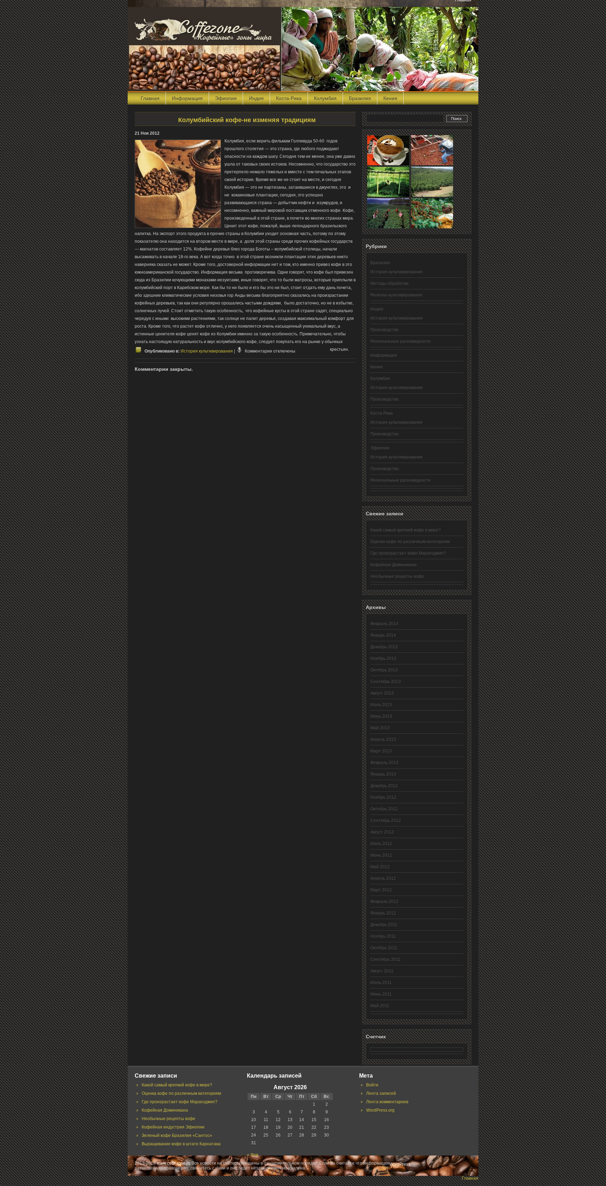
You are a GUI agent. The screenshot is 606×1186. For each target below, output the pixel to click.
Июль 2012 (381, 843)
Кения (390, 98)
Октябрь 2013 (384, 670)
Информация (187, 98)
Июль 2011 (381, 982)
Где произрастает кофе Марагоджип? (408, 553)
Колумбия (325, 98)
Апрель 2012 (383, 878)
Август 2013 (382, 693)
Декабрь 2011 (383, 924)
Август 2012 (382, 832)
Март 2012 (381, 889)
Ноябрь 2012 (383, 797)
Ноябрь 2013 (383, 658)
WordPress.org (380, 1110)
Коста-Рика (289, 98)
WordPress (399, 1164)
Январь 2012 (383, 913)
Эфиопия (226, 98)
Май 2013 (380, 727)
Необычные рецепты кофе (397, 576)
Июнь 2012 (381, 855)
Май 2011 (379, 1005)
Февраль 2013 (384, 762)
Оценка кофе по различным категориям (410, 541)
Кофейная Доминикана (393, 564)
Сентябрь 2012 (385, 820)
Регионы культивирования (396, 295)
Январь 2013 (383, 774)
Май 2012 (380, 866)
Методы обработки (389, 283)
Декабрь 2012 (384, 785)
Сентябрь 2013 (385, 681)
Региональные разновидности (400, 341)
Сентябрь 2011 (385, 959)
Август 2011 (381, 971)
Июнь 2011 (381, 994)
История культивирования (207, 351)
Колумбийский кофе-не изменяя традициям (247, 119)
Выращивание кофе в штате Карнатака (181, 1143)
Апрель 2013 (383, 739)
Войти (372, 1085)
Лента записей (381, 1093)
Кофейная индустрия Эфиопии (173, 1127)
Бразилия (360, 98)
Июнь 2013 (381, 716)
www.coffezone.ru (173, 1163)
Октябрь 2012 (384, 808)
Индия (256, 98)
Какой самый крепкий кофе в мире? (405, 530)
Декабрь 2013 (384, 646)
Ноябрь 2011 (383, 936)
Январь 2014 (383, 635)
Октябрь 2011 (383, 947)
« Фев (252, 1154)
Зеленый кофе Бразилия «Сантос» (177, 1135)
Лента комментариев (387, 1101)
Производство (384, 329)
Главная (150, 98)
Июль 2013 (381, 704)
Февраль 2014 (384, 623)
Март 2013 (381, 751)
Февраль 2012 (384, 901)
